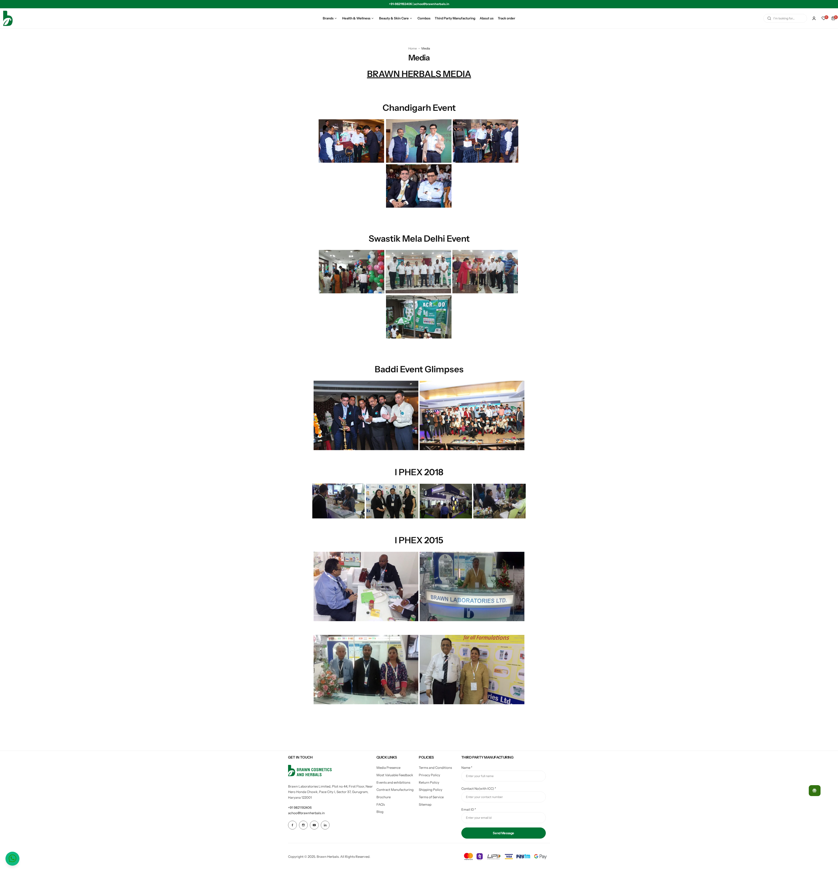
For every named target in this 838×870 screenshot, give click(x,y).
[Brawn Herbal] (8, 18)
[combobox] (785, 18)
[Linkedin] (325, 825)
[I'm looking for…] (769, 18)
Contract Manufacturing (395, 790)
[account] (814, 18)
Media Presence (388, 768)
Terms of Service (431, 797)
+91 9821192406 (300, 807)
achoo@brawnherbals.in (306, 813)
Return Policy (429, 782)
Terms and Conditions (435, 768)
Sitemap (425, 804)
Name (466, 768)
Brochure (383, 797)
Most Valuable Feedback (394, 775)
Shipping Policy (430, 790)
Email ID (468, 809)
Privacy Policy (429, 775)
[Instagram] (303, 825)
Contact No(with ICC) (478, 788)
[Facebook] (292, 825)
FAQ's (380, 804)
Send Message (503, 833)
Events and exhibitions (393, 782)
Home (412, 48)
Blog (379, 812)
